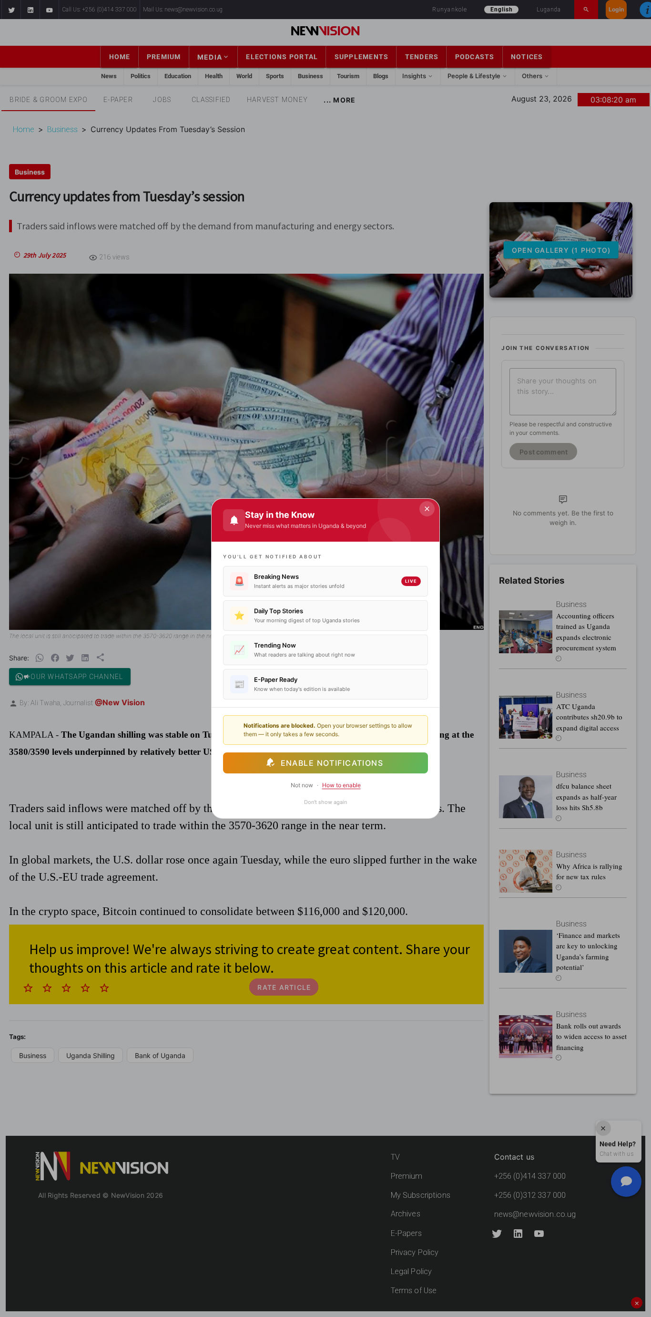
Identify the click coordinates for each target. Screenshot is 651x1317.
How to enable (341, 785)
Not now (302, 785)
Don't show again (325, 802)
